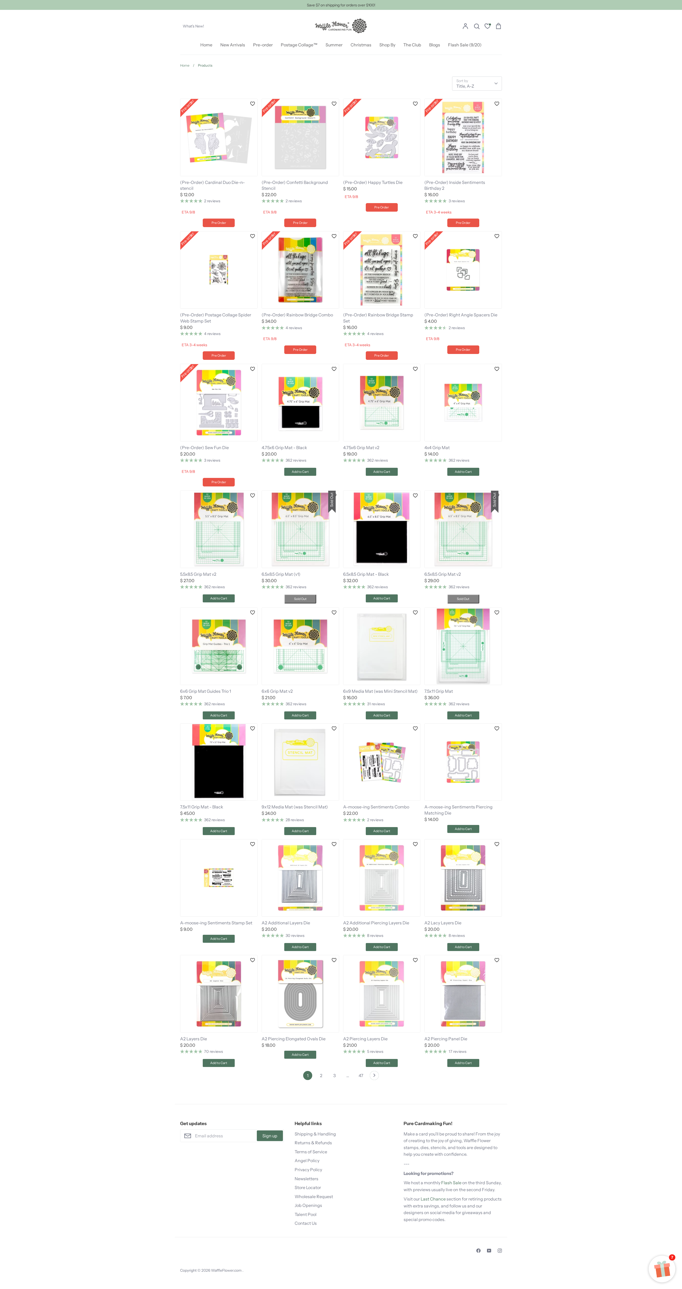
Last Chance (433, 1199)
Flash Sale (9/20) (465, 44)
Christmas (361, 44)
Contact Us (306, 1223)
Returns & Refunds (313, 1142)
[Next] (374, 1076)
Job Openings (308, 1205)
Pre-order (263, 44)
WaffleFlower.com (226, 1270)
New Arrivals (232, 44)
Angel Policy (307, 1160)
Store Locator (308, 1187)
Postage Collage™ (299, 44)
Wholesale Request (314, 1196)
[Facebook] (478, 1250)
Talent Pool (305, 1214)
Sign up (269, 1135)
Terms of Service (311, 1151)
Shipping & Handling (315, 1134)
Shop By (387, 44)
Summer (334, 44)
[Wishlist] (487, 27)
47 (361, 1075)
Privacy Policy (308, 1169)
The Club (412, 44)
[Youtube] (489, 1250)
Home (206, 44)
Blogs (434, 44)
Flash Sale (451, 1182)
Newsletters (306, 1178)
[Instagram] (499, 1250)
